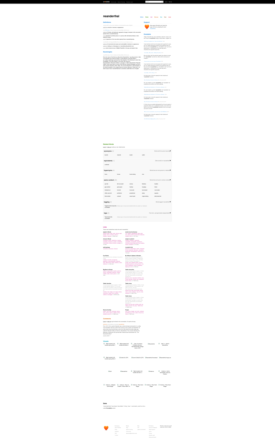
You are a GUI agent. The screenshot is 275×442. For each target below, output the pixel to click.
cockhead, (142, 311)
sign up (109, 147)
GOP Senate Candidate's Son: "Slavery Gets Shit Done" (153, 41)
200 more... (132, 314)
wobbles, (115, 312)
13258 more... (116, 314)
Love (169, 17)
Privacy (150, 433)
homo (106, 174)
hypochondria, (110, 271)
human (118, 174)
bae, (130, 290)
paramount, (127, 248)
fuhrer (130, 236)
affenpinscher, (109, 262)
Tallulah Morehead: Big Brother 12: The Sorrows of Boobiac (154, 87)
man (143, 174)
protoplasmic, (139, 241)
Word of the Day (107, 310)
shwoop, (120, 291)
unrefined (107, 164)
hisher (155, 187)
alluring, (117, 233)
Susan (126, 314)
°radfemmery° (140, 305)
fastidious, (117, 262)
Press (116, 429)
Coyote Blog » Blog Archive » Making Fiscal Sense (152, 52)
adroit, (114, 233)
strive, (104, 312)
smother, (135, 279)
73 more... (137, 244)
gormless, (131, 279)
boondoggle (109, 294)
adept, (111, 233)
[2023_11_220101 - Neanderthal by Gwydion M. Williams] (165, 344)
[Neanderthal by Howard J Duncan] (123, 371)
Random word (129, 2)
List (151, 17)
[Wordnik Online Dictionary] (106, 1)
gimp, (136, 305)
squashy (156, 193)
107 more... (136, 236)
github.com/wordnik (141, 429)
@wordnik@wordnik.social (131, 433)
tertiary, (118, 312)
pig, (131, 312)
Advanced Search (152, 437)
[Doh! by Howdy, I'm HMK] (110, 371)
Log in (104, 147)
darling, (141, 290)
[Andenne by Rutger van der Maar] (151, 371)
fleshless (144, 184)
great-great (119, 187)
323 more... (111, 264)
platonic (115, 273)
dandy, (110, 243)
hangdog (144, 187)
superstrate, (137, 240)
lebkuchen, (142, 234)
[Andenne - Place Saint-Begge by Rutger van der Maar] (137, 385)
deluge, (113, 262)
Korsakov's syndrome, (129, 264)
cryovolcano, (105, 293)
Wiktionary (107, 30)
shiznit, (126, 304)
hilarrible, (139, 278)
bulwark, (105, 234)
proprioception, (133, 248)
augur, (120, 233)
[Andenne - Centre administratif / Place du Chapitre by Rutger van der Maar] (165, 372)
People (127, 310)
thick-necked (107, 196)
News (127, 426)
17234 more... (136, 280)
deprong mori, (128, 266)
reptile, (136, 312)
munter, (127, 279)
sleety (143, 193)
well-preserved (157, 196)
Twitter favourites (129, 269)
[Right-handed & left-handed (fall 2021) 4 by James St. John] (137, 371)
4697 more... (129, 307)
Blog (127, 427)
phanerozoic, (111, 248)
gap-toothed (107, 187)
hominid (119, 190)
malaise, (118, 272)
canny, (142, 278)
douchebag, (127, 312)
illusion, (140, 264)
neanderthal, (119, 241)
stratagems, (132, 240)
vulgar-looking (145, 196)
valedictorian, (114, 240)
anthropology (106, 247)
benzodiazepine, (134, 251)
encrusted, (109, 259)
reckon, (120, 262)
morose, (130, 291)
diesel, (139, 233)
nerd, (136, 311)
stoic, (138, 279)
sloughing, (142, 243)
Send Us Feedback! (153, 427)
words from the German (131, 232)
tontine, (104, 272)
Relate (146, 17)
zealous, (118, 311)
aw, (142, 304)
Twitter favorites (107, 283)
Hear (165, 17)
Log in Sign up (168, 1)
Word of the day (121, 2)
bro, (140, 291)
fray (142, 251)
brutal (130, 280)
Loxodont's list (129, 247)
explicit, (104, 311)
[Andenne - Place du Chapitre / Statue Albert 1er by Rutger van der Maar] (123, 385)
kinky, (142, 291)
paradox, (115, 241)
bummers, (131, 305)
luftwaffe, (127, 236)
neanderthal (152, 28)
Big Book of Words (108, 269)
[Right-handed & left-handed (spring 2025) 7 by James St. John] (110, 344)
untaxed (119, 196)
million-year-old (108, 193)
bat (132, 266)
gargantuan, (105, 261)
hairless (131, 187)
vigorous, (111, 312)
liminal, (127, 250)
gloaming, (138, 243)
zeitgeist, (129, 233)
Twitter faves (128, 296)
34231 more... (134, 293)
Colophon (117, 431)
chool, (113, 293)
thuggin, (111, 291)
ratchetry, (137, 304)
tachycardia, (131, 250)
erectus (131, 184)
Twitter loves (128, 283)
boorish (106, 155)
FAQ (116, 433)
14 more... (105, 244)
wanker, (110, 240)
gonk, (134, 304)
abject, (108, 233)
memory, (136, 264)
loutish (131, 155)
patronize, (119, 271)
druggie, (133, 311)
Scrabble (109, 408)
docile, (111, 273)
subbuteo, (105, 294)
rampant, (141, 262)
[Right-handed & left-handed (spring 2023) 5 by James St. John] (110, 358)
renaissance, (110, 241)
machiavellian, (106, 243)
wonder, (127, 262)
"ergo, (137, 291)
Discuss (156, 17)
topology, (119, 240)
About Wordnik (118, 427)
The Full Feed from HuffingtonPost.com (150, 118)
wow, (131, 304)
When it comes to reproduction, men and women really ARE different (155, 111)
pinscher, (132, 234)
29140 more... (117, 294)
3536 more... (115, 236)
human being (132, 174)
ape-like (106, 184)
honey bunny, (141, 312)
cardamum (105, 264)
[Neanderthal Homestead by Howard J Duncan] (151, 357)
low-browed (144, 190)
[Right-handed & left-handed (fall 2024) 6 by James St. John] (123, 344)
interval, (139, 251)
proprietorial (132, 193)
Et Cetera (151, 426)
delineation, (136, 250)
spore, (130, 262)
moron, (133, 312)
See (161, 17)
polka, (129, 234)
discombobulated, (112, 261)
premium (109, 314)
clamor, (108, 234)
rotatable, (127, 240)
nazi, (126, 233)
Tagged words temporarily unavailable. (110, 206)
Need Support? (152, 429)
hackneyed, (114, 311)
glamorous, (127, 278)
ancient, (107, 312)
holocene (116, 248)
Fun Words (106, 255)
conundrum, (114, 243)
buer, (131, 278)
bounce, (127, 280)
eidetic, (108, 273)
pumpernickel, (137, 234)
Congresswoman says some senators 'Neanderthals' (152, 61)
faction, (138, 248)
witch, (138, 311)
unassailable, (128, 241)
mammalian (157, 190)
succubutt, (116, 293)
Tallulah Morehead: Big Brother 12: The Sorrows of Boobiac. (154, 94)
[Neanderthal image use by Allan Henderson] (165, 357)
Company (117, 426)
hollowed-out (107, 190)
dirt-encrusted (120, 184)
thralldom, (105, 236)
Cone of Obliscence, (129, 265)
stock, (110, 311)
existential (127, 293)
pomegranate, (114, 259)
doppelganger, (134, 233)
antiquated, (142, 248)
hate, (108, 291)
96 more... (137, 266)
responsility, (134, 278)
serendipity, (105, 241)
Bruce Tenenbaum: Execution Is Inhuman (151, 79)
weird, (140, 304)
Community (113, 2)
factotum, (105, 271)
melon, (126, 291)
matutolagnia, (109, 272)
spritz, (141, 233)
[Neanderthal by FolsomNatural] (151, 343)
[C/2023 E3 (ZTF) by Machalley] (123, 357)
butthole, (127, 290)
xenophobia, (105, 240)
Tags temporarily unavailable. (108, 217)
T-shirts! (116, 435)
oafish (143, 155)
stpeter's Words (107, 232)
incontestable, (134, 241)
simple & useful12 (129, 239)
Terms (150, 431)
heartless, (105, 291)
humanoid (132, 190)
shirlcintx (105, 324)
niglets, (127, 305)
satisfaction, (141, 279)
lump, (126, 311)
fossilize (156, 184)
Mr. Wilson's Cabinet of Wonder (133, 255)
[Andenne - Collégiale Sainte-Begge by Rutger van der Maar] (110, 385)
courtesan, (112, 234)
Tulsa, (107, 311)
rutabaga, (105, 259)
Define (141, 17)
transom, (127, 244)
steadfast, (105, 314)
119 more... (127, 253)
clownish (119, 155)
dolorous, (116, 234)
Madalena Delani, (135, 262)
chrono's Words (107, 239)
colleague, (134, 291)
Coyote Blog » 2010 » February (149, 72)
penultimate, (128, 251)
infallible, (105, 273)
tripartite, (115, 271)
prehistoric (119, 193)
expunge (109, 236)
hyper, (132, 290)
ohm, (126, 234)
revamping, (127, 243)
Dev (138, 426)
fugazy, (116, 291)
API (138, 427)
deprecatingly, (133, 243)
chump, (129, 311)
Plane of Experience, (138, 265)
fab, (129, 304)
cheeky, (110, 293)
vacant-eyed (132, 196)
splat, (104, 262)
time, (143, 264)
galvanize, (114, 272)
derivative (131, 244)
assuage (119, 243)
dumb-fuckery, (137, 290)
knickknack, (118, 261)
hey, (134, 305)
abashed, (105, 233)
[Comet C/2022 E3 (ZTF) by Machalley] (137, 357)
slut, (114, 291)
